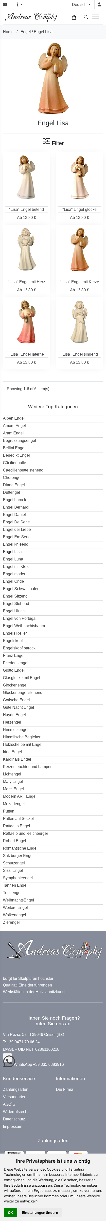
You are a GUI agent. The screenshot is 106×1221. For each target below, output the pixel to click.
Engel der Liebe (17, 529)
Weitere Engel (15, 907)
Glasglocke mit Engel (21, 678)
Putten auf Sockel (18, 818)
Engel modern (15, 574)
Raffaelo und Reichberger (25, 833)
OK (10, 1212)
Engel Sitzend (15, 596)
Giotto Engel (14, 670)
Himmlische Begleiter (21, 737)
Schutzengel (14, 863)
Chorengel (12, 477)
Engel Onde (13, 581)
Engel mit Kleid (16, 566)
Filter (57, 143)
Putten (8, 811)
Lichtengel (12, 774)
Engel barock (14, 500)
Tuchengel (12, 893)
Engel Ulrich (14, 611)
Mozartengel (14, 804)
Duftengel (11, 492)
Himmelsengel (15, 730)
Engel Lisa (43, 32)
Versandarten (14, 1097)
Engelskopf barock (19, 648)
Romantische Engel (20, 848)
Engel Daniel (14, 515)
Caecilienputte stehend (23, 470)
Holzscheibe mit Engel (22, 744)
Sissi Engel (13, 870)
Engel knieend (15, 544)
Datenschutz (14, 1119)
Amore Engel (14, 426)
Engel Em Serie (17, 537)
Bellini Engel (14, 448)
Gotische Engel (16, 700)
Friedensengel (15, 663)
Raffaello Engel (16, 826)
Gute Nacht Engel (18, 707)
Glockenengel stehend (22, 692)
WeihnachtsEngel (18, 900)
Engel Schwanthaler (20, 589)
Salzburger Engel (18, 856)
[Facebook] (7, 1057)
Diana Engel (14, 485)
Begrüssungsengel (19, 440)
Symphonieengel (18, 878)
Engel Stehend (16, 603)
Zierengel (11, 922)
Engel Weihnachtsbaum (24, 626)
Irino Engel (12, 752)
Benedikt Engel (16, 455)
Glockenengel (15, 685)
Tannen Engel (15, 885)
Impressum (12, 1127)
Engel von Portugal (19, 618)
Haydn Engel (14, 715)
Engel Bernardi (16, 507)
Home (8, 32)
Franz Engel (13, 655)
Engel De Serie (16, 522)
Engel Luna (13, 559)
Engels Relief (15, 633)
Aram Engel (13, 433)
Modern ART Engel (19, 796)
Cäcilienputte (14, 463)
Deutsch (80, 4)
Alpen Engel (14, 418)
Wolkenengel (14, 915)
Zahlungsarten (15, 1090)
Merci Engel (13, 789)
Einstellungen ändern (40, 1212)
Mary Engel (13, 781)
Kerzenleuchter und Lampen (28, 767)
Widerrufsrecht (15, 1112)
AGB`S (9, 1104)
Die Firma (64, 1090)
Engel (25, 32)
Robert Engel (14, 841)
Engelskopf (13, 641)
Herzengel (12, 722)
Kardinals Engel (17, 759)
